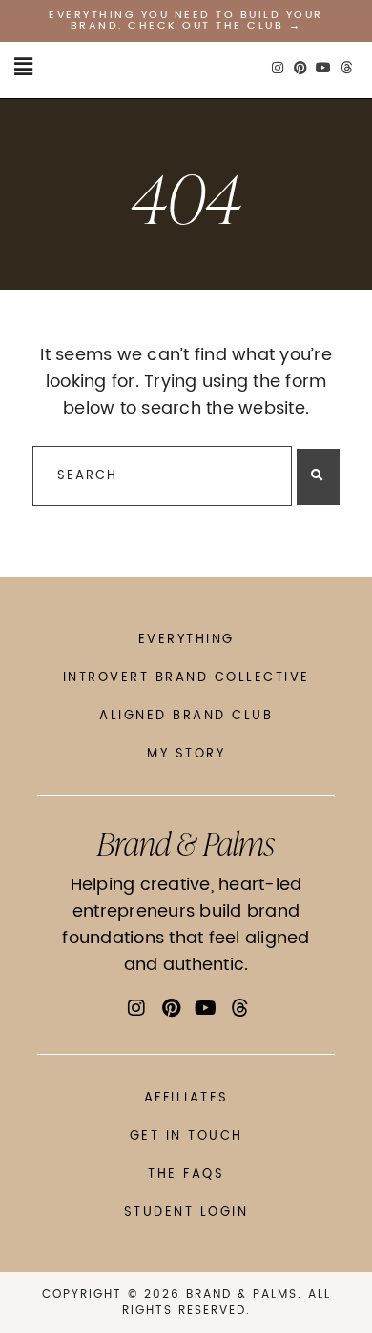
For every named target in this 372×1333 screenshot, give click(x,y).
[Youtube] (323, 67)
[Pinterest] (300, 67)
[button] (23, 67)
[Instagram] (277, 67)
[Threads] (346, 67)
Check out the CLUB (205, 25)
